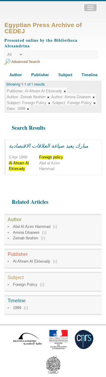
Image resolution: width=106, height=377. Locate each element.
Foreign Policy (25, 284)
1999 (17, 308)
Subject (65, 75)
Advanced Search (25, 62)
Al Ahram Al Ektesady (31, 261)
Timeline (89, 75)
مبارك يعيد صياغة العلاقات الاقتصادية (48, 145)
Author (15, 75)
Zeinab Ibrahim (25, 238)
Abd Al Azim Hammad (31, 226)
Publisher (40, 75)
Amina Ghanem (26, 232)
